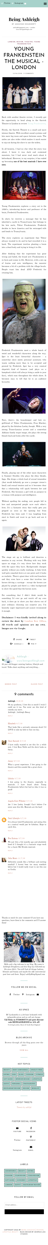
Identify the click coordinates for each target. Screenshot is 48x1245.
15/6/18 (19, 701)
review (20, 42)
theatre (28, 42)
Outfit (6, 1084)
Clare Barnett (13, 741)
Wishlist (35, 1088)
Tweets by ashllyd (24, 1107)
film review (20, 1175)
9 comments (29, 73)
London (11, 42)
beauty (7, 1070)
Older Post (37, 684)
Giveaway (21, 1180)
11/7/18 (21, 858)
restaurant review (12, 1088)
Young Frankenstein (36, 124)
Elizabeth (12, 724)
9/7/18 (17, 779)
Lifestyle (37, 1079)
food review (33, 1175)
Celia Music (12, 858)
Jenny (10, 761)
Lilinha (11, 779)
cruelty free (36, 1070)
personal (16, 1084)
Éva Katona (13, 838)
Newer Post (11, 684)
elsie (21, 1074)
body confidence (20, 1070)
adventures (10, 1171)
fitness (39, 1074)
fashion (29, 1074)
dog (14, 1074)
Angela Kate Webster (17, 801)
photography (29, 1084)
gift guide (8, 1079)
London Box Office (35, 621)
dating (6, 1074)
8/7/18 (19, 724)
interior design (23, 1079)
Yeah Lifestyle (14, 818)
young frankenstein (28, 43)
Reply (10, 716)
